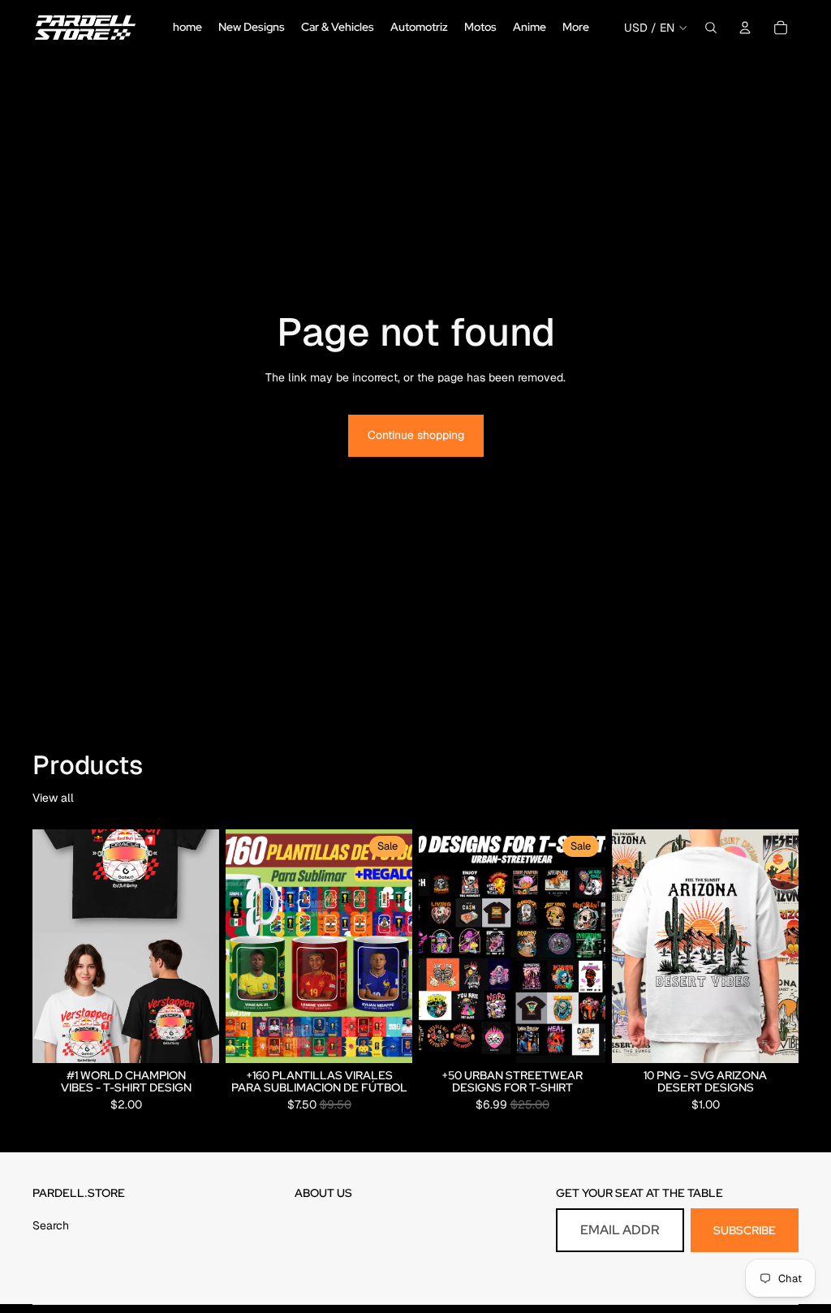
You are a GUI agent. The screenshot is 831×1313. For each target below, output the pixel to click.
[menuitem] (575, 27)
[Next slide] (394, 946)
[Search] (711, 27)
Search (50, 1225)
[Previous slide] (243, 946)
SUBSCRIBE (744, 1230)
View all (53, 797)
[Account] (745, 27)
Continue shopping (416, 435)
